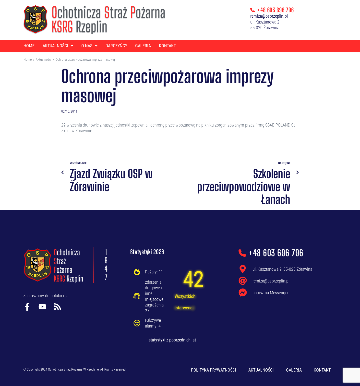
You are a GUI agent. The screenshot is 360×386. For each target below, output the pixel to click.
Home (28, 59)
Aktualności (43, 59)
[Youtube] (42, 307)
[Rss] (57, 307)
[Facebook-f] (27, 307)
